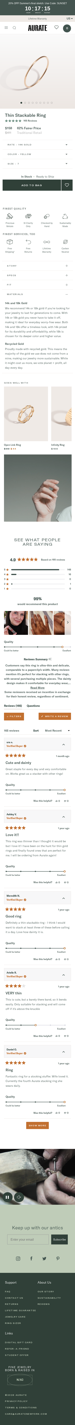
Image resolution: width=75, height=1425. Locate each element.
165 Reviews (30, 121)
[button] (37, 570)
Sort (36, 730)
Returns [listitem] (11, 1304)
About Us (44, 1282)
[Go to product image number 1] (21, 103)
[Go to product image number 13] (40, 103)
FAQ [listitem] (8, 1291)
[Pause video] (8, 1197)
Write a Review (57, 717)
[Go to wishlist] (56, 28)
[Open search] (16, 28)
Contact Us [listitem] (14, 1298)
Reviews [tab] (13, 706)
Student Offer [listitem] (17, 1355)
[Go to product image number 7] (36, 103)
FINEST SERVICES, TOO (19, 234)
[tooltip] (49, 659)
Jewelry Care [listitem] (15, 1317)
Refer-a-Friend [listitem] (17, 1349)
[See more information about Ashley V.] (63, 817)
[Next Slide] (68, 623)
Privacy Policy (16, 1401)
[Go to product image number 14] (44, 103)
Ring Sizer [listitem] (13, 1323)
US (68, 18)
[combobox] (38, 144)
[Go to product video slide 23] (25, 103)
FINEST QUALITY (14, 208)
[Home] (37, 28)
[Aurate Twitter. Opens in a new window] (44, 1258)
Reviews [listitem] (44, 1304)
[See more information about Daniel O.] (63, 1052)
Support (11, 1282)
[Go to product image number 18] (52, 103)
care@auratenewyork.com (26, 1414)
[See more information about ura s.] (63, 745)
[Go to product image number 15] (48, 103)
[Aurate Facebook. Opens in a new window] (31, 1259)
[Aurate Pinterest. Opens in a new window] (57, 1259)
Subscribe (59, 1239)
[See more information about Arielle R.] (63, 975)
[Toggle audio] (19, 1197)
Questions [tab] (33, 706)
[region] (37, 623)
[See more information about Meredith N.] (63, 898)
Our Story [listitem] (46, 1291)
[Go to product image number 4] (33, 103)
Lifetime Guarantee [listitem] (20, 1310)
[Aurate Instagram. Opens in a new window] (18, 1258)
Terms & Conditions (21, 1407)
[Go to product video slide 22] (29, 103)
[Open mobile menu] (6, 28)
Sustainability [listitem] (49, 1298)
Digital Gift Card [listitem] (19, 1342)
